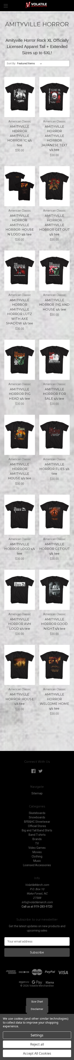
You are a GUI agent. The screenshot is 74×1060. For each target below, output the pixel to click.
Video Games (37, 847)
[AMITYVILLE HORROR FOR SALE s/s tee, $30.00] (54, 359)
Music (37, 860)
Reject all (37, 1044)
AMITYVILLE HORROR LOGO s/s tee (19, 548)
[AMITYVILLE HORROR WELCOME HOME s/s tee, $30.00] (54, 664)
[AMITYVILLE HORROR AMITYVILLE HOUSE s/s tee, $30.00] (19, 434)
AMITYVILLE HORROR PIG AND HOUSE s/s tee (54, 304)
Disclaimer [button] (37, 1009)
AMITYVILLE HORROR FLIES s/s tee (54, 469)
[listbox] (30, 63)
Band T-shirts (37, 834)
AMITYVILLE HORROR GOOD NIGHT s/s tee (54, 624)
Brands (37, 839)
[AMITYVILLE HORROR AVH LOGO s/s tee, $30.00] (19, 589)
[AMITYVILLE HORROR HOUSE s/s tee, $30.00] (19, 664)
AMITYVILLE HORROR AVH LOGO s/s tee (19, 624)
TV (37, 843)
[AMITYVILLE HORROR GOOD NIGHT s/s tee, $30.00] (54, 589)
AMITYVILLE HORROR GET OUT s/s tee (54, 548)
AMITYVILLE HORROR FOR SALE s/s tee (54, 393)
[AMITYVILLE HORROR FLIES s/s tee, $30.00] (54, 434)
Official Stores (37, 826)
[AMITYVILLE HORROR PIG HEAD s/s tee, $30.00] (19, 359)
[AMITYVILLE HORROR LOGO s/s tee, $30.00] (19, 514)
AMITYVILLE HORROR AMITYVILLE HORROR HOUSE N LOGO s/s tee (20, 225)
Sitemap (37, 793)
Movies (37, 852)
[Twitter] (40, 771)
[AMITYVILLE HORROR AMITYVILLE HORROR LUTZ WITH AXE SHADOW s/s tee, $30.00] (19, 270)
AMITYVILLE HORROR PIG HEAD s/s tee (20, 393)
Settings (37, 1035)
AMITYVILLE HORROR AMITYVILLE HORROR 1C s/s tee (19, 136)
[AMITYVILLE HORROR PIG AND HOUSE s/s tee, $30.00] (54, 270)
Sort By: (11, 63)
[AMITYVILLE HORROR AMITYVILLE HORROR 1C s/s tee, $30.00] (19, 97)
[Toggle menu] (5, 5)
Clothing (37, 856)
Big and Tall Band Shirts (37, 830)
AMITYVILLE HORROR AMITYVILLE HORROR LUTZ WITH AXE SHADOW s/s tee (19, 311)
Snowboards (37, 817)
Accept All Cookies (37, 1053)
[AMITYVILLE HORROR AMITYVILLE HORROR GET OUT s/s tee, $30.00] (54, 186)
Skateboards (37, 813)
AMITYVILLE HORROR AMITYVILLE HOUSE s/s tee (19, 471)
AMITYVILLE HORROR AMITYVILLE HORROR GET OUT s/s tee (54, 225)
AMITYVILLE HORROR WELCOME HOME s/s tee (54, 701)
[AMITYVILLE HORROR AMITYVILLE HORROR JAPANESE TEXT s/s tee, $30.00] (54, 97)
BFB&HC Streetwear (37, 821)
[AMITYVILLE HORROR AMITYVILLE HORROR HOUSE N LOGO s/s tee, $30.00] (19, 186)
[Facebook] (33, 771)
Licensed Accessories (37, 865)
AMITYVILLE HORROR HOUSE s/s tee (20, 699)
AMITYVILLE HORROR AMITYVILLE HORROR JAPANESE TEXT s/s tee (54, 138)
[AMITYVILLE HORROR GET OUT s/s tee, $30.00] (54, 514)
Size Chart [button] (37, 1001)
